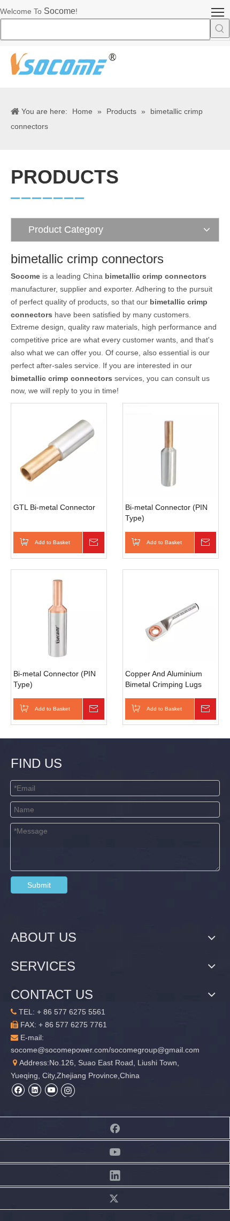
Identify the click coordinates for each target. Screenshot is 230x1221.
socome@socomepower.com (60, 1050)
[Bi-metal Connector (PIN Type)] (170, 450)
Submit (39, 885)
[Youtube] (51, 1089)
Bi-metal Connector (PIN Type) (166, 512)
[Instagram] (68, 1090)
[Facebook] (18, 1089)
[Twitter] (115, 1198)
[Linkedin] (34, 1089)
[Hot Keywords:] (219, 28)
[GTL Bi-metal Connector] (58, 450)
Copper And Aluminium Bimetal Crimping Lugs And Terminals (163, 679)
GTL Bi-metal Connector (54, 507)
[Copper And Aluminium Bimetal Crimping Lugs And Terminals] (170, 617)
